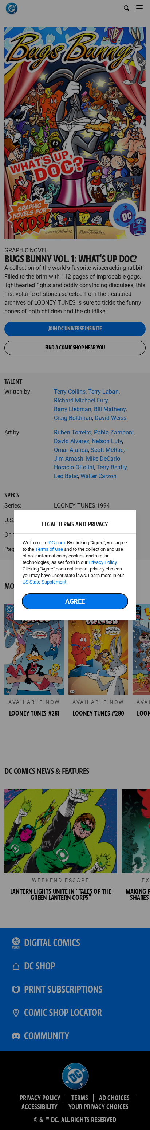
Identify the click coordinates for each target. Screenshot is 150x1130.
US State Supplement (44, 582)
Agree (75, 601)
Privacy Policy (102, 562)
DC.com (56, 542)
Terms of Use (49, 549)
